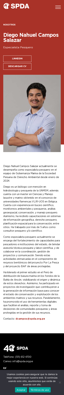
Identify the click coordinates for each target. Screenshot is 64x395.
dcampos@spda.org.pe (30, 319)
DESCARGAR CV (17, 66)
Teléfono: (17, 357)
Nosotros (9, 25)
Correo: (18, 361)
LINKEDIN (17, 59)
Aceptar (21, 389)
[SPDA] (18, 7)
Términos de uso (40, 389)
